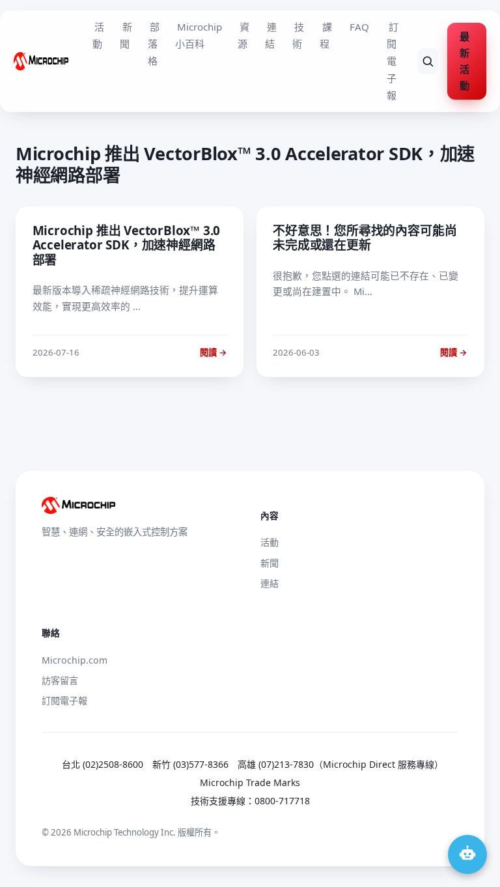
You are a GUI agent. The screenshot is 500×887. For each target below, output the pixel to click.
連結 (271, 35)
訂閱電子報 (392, 61)
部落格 (154, 44)
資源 (243, 35)
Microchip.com (74, 660)
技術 (298, 35)
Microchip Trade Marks (250, 782)
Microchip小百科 (198, 35)
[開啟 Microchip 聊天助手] (467, 854)
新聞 (126, 35)
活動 (98, 35)
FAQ (359, 26)
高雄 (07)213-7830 (276, 764)
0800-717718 (282, 801)
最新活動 (464, 61)
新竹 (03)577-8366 (190, 764)
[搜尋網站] (427, 61)
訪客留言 (60, 680)
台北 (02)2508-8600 (102, 764)
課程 (325, 35)
